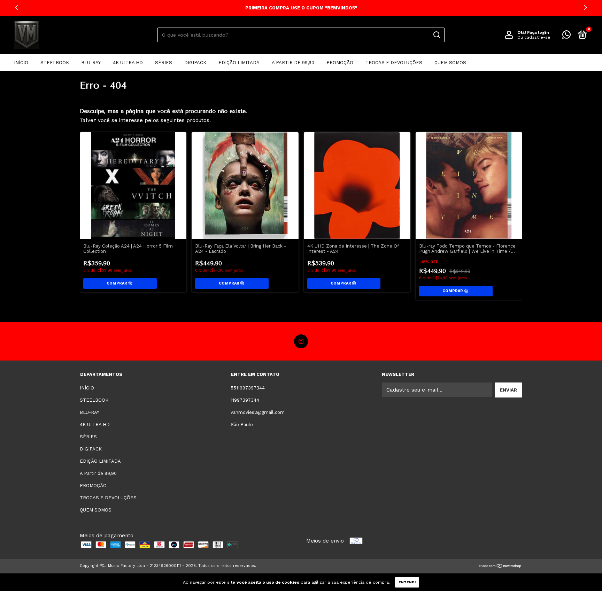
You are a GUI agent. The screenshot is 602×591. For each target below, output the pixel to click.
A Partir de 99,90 (293, 62)
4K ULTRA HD (128, 62)
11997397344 (245, 400)
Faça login (538, 32)
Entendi (407, 582)
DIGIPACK (195, 62)
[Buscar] (436, 35)
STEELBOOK (54, 62)
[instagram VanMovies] (301, 341)
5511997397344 (248, 388)
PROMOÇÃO (339, 62)
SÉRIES (163, 62)
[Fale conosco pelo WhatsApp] (566, 36)
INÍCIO (21, 62)
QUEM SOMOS (450, 62)
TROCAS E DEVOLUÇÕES (393, 62)
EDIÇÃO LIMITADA (239, 62)
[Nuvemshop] (500, 566)
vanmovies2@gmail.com (258, 412)
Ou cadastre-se (533, 37)
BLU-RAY (91, 62)
